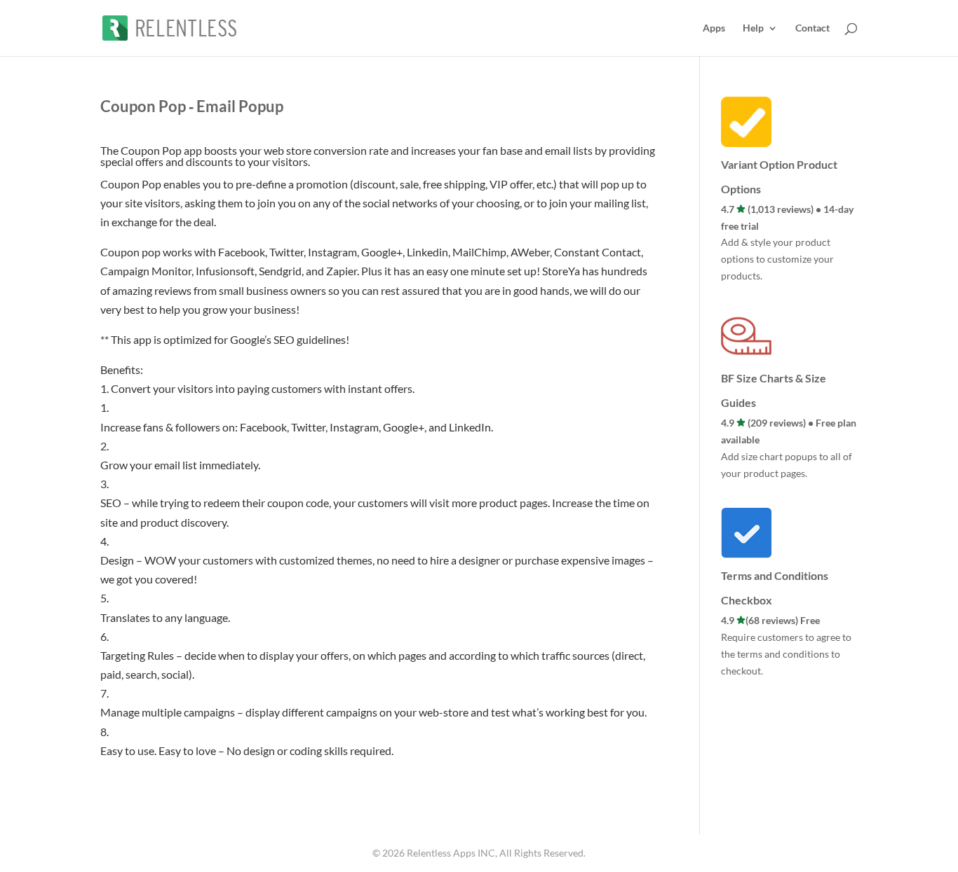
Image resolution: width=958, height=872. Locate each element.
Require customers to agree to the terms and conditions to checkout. (786, 654)
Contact (812, 28)
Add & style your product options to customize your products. (777, 259)
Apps (714, 28)
